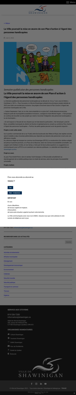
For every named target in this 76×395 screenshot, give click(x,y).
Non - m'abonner (14, 193)
